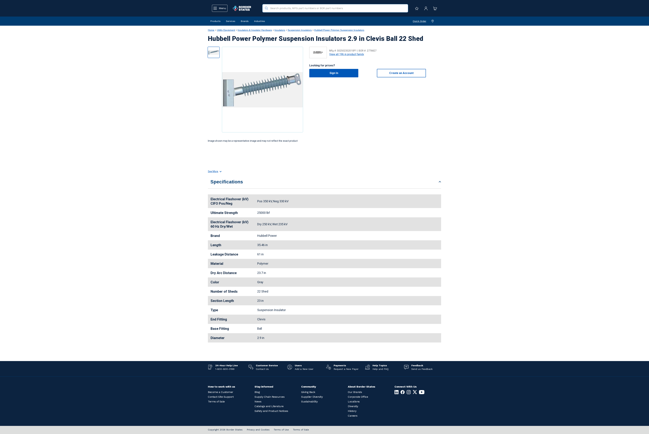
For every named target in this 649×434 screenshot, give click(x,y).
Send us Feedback (421, 369)
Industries (259, 21)
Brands (245, 21)
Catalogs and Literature (269, 406)
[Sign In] (425, 8)
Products (215, 21)
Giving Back (308, 392)
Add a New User (304, 369)
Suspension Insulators (300, 30)
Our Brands (355, 392)
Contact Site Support (221, 396)
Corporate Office (358, 396)
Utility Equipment (226, 30)
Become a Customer (220, 392)
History (352, 411)
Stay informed (264, 386)
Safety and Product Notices (271, 411)
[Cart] (434, 8)
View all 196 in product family (346, 54)
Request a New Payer (346, 369)
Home (211, 30)
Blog (257, 392)
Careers (352, 415)
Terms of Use (281, 429)
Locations (354, 401)
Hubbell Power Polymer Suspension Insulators (339, 30)
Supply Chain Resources (269, 396)
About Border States (361, 386)
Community (308, 386)
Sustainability (309, 401)
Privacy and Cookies (258, 429)
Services (230, 21)
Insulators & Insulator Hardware (255, 30)
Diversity (353, 406)
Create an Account (401, 73)
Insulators (279, 30)
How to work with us (221, 386)
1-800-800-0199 (224, 369)
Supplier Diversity (312, 396)
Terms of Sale (216, 401)
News (258, 401)
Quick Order (419, 21)
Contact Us (262, 369)
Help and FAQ (380, 369)
